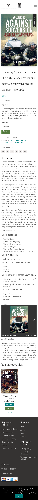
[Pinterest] (16, 151)
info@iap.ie (7, 474)
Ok (19, 496)
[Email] (25, 151)
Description (6, 158)
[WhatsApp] (12, 151)
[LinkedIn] (20, 151)
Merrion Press (21, 140)
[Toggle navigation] (35, 5)
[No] (36, 493)
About (22, 430)
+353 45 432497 (9, 469)
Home (22, 427)
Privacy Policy (25, 449)
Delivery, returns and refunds (28, 458)
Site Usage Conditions (24, 453)
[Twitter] (7, 151)
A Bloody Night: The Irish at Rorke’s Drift (9, 398)
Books (22, 433)
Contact (23, 437)
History (12, 140)
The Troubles (18, 142)
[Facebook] (3, 151)
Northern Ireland (7, 142)
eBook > (9, 408)
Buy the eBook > (5, 132)
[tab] (19, 158)
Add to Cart (9, 404)
